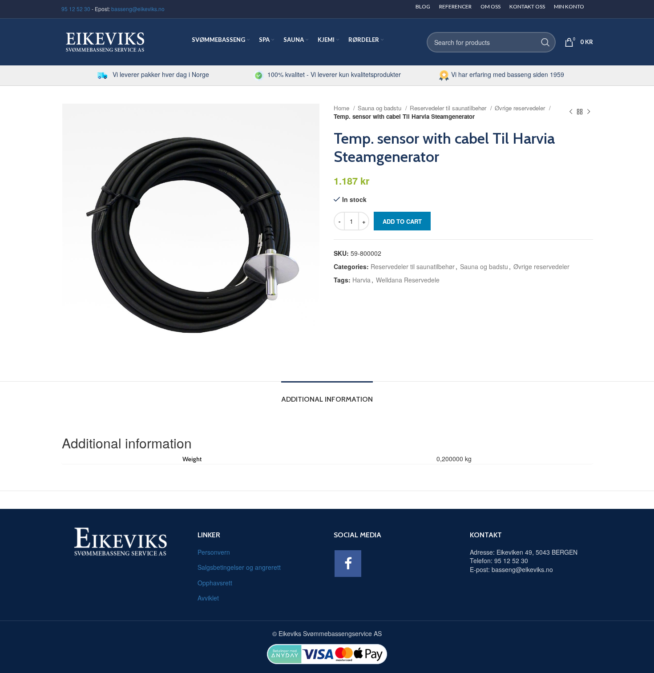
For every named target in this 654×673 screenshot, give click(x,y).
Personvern (214, 552)
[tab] (327, 394)
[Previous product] (570, 112)
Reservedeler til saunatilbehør (449, 108)
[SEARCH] (545, 42)
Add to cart (402, 221)
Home (342, 108)
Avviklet (208, 597)
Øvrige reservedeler (521, 108)
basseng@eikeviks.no (138, 8)
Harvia (361, 279)
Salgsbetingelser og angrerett (239, 567)
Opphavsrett (215, 582)
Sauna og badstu (380, 108)
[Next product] (588, 112)
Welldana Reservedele (408, 279)
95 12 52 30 (75, 8)
